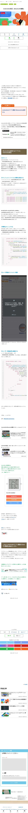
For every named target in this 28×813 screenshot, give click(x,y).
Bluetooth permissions (9, 418)
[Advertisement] (14, 64)
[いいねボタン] (2, 593)
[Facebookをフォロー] (21, 642)
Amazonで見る (14, 499)
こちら (2, 519)
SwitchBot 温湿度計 (10, 492)
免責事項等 (20, 807)
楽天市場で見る (14, 496)
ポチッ (2, 527)
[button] (18, 38)
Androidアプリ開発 (5, 4)
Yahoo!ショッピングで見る (14, 502)
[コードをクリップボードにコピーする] (25, 190)
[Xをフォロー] (7, 642)
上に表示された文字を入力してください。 (11, 775)
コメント (13, 517)
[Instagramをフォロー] (7, 645)
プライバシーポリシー (7, 807)
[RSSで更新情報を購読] (21, 649)
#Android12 (11, 4)
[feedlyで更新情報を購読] (7, 649)
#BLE (15, 4)
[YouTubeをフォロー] (21, 645)
